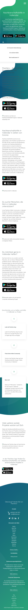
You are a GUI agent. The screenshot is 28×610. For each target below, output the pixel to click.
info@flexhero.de (15, 514)
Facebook (18, 518)
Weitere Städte (13, 549)
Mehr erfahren (13, 574)
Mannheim (14, 537)
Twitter (9, 518)
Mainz (14, 535)
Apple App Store (8, 35)
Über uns (14, 596)
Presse (14, 602)
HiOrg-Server (14, 556)
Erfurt (14, 532)
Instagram (12, 518)
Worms (14, 546)
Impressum (14, 603)
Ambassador (14, 598)
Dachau (14, 530)
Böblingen (14, 542)
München (14, 539)
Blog (14, 595)
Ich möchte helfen (14, 52)
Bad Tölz (14, 528)
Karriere (14, 600)
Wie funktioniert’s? (14, 57)
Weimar (14, 544)
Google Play (9, 103)
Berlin (14, 526)
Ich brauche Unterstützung (14, 47)
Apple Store (9, 108)
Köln (14, 533)
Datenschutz (14, 605)
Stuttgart (14, 540)
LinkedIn (15, 518)
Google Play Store (20, 35)
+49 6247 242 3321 (15, 512)
